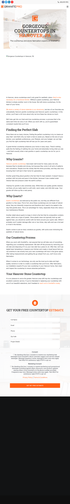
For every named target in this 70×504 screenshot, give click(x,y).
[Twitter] (6, 2)
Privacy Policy (28, 377)
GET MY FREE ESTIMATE (35, 385)
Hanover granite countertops (16, 164)
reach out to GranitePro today (49, 283)
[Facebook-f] (3, 2)
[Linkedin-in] (9, 2)
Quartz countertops (12, 201)
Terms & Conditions (40, 377)
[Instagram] (12, 2)
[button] (67, 6)
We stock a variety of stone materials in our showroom (25, 109)
